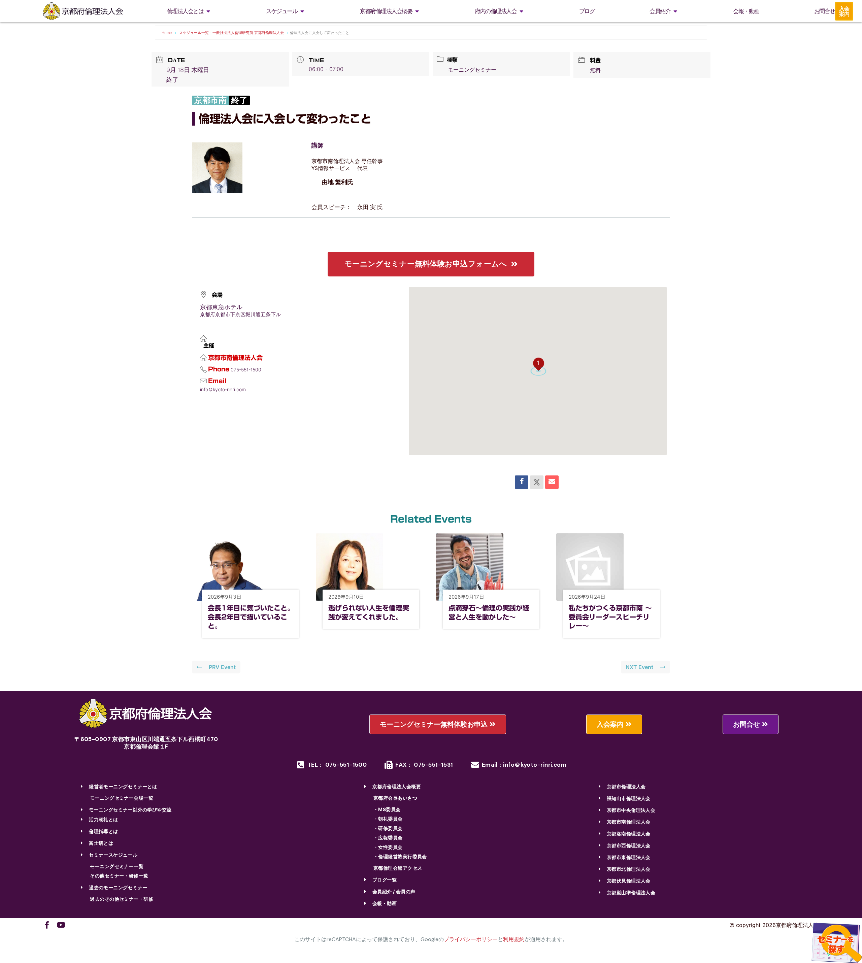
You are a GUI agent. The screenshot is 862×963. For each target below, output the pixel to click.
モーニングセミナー (472, 69)
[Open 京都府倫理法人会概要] (417, 11)
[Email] (552, 482)
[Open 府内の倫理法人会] (521, 11)
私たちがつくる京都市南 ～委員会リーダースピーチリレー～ (610, 616)
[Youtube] (61, 925)
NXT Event (639, 667)
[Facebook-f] (47, 925)
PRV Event (222, 667)
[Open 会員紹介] (675, 11)
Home (167, 32)
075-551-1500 (246, 369)
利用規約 (514, 939)
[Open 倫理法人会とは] (208, 11)
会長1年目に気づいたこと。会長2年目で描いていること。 (251, 616)
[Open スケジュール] (302, 11)
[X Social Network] (536, 482)
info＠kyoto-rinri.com (223, 389)
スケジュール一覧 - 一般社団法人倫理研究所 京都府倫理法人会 (231, 32)
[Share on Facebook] (521, 482)
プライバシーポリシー (471, 939)
